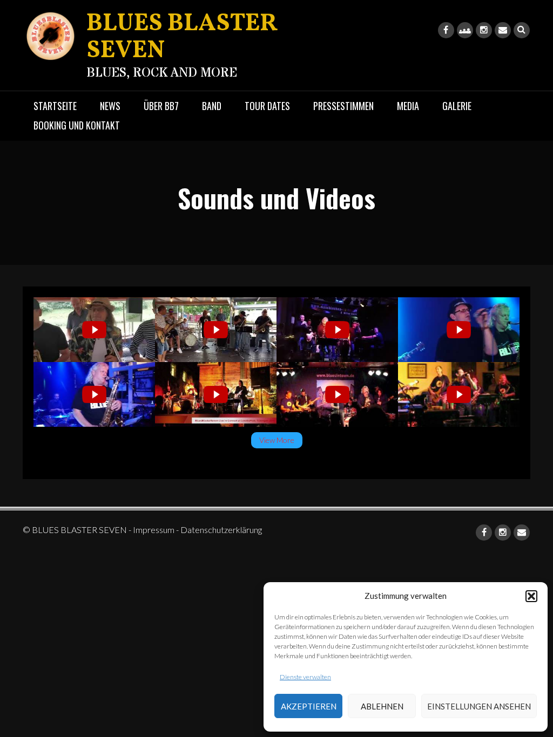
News (110, 106)
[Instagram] (484, 30)
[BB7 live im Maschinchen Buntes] (337, 329)
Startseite (55, 106)
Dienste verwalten (305, 677)
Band (211, 106)
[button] (531, 596)
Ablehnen (382, 706)
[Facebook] (446, 30)
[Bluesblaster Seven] (459, 329)
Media (408, 106)
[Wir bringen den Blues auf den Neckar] (94, 329)
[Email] (503, 30)
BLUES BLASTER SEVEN (181, 37)
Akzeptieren (308, 706)
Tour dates (267, 106)
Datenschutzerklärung (221, 529)
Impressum (153, 529)
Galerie (456, 106)
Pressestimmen (343, 106)
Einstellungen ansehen (479, 706)
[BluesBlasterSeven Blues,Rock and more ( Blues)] (94, 394)
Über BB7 (161, 106)
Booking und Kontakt (76, 125)
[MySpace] (465, 30)
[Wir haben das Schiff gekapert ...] (215, 329)
